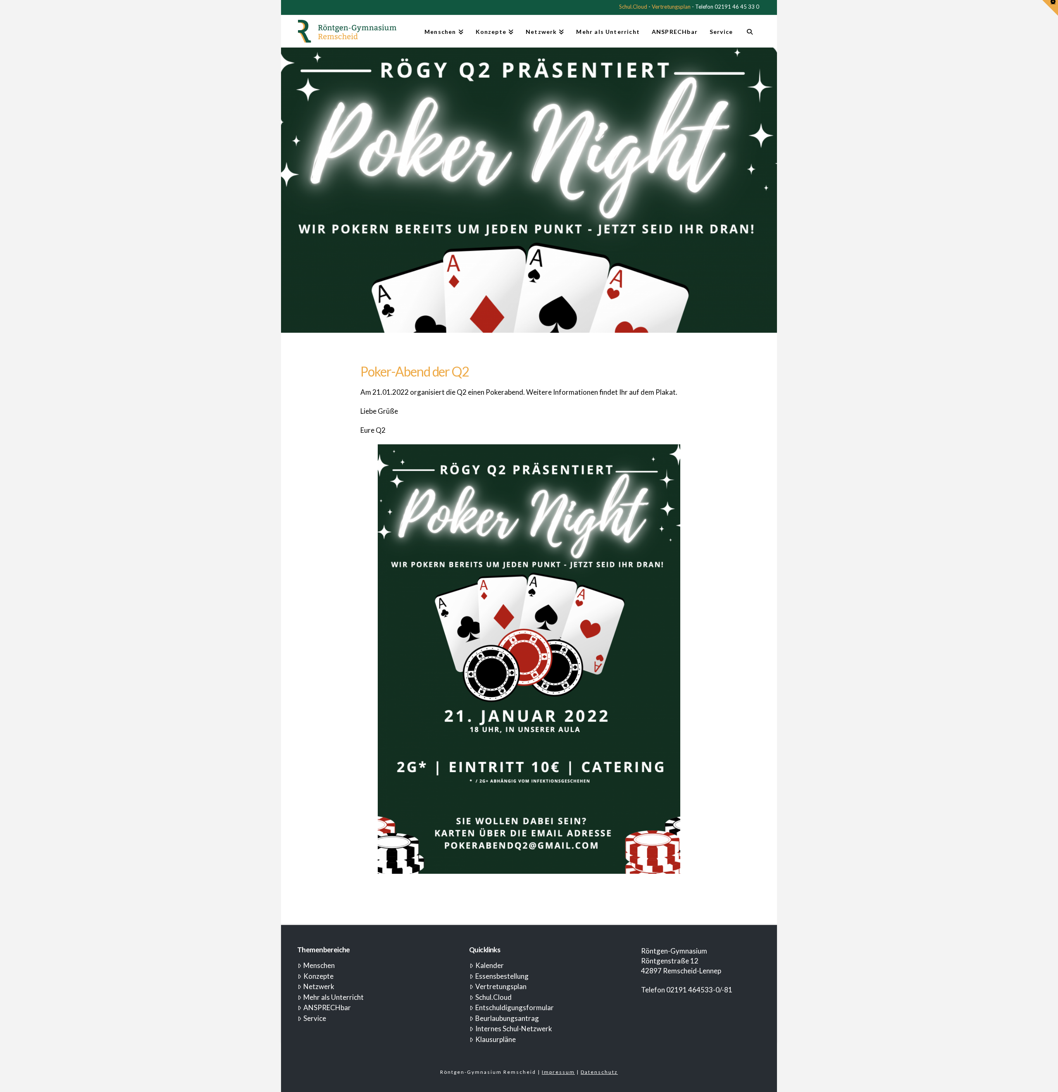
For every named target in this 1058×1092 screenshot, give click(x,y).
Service (314, 1018)
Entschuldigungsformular (514, 1007)
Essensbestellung (502, 976)
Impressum (558, 1072)
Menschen (319, 965)
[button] (1050, 8)
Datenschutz (599, 1072)
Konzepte (318, 976)
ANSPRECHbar (327, 1007)
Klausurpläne (495, 1039)
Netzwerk (318, 986)
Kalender (489, 965)
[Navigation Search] (749, 35)
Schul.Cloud (633, 6)
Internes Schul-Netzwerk (513, 1028)
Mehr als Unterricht (333, 997)
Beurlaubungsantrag (507, 1018)
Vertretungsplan (671, 6)
